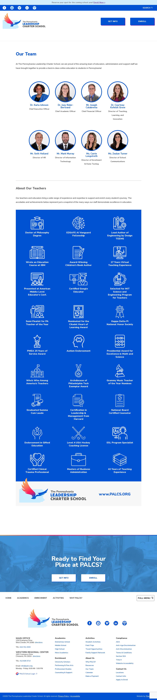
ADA (118, 642)
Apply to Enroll (122, 680)
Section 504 (121, 656)
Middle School (60, 645)
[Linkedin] (27, 8)
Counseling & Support (63, 673)
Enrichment (40, 598)
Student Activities (93, 642)
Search (146, 8)
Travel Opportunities (94, 649)
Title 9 (119, 660)
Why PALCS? (76, 598)
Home (8, 598)
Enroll (142, 21)
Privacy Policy (63, 696)
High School (60, 649)
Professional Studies (63, 669)
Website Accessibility (124, 663)
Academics (23, 598)
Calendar (89, 673)
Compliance (121, 638)
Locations (120, 673)
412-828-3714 (25, 661)
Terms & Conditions (124, 653)
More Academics (61, 653)
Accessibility (75, 696)
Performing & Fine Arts (64, 665)
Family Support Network (95, 653)
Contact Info (121, 676)
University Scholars (62, 662)
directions (39, 642)
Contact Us (121, 669)
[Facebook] (4, 8)
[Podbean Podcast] (34, 8)
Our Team (90, 669)
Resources (90, 665)
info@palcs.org (26, 666)
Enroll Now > (99, 2)
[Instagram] (12, 8)
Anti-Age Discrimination (126, 645)
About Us (90, 658)
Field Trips (90, 645)
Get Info (113, 21)
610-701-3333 (25, 647)
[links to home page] (24, 21)
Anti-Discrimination (124, 649)
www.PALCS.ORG (115, 494)
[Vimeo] (19, 8)
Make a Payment (92, 676)
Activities (58, 598)
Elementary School (62, 642)
